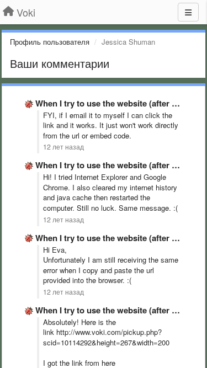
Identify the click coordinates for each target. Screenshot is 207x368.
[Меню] (188, 12)
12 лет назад (63, 147)
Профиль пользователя (49, 41)
